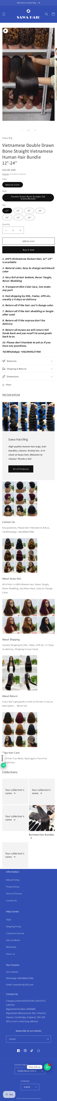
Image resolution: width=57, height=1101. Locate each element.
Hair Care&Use (13, 940)
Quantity (6, 224)
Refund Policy (13, 879)
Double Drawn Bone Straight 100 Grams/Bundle (28, 197)
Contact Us (11, 900)
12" (7, 210)
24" (29, 217)
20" (7, 217)
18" (40, 210)
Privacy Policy (12, 886)
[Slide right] (35, 130)
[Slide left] (22, 130)
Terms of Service (14, 893)
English (27, 1087)
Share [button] (8, 384)
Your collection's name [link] (14, 791)
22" (18, 217)
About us (10, 954)
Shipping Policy (13, 926)
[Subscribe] (47, 1039)
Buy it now (28, 249)
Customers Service (15, 933)
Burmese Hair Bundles (41, 834)
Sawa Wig (24, 1098)
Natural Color (12, 184)
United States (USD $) (27, 1071)
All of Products (21, 468)
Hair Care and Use (11, 394)
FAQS (8, 919)
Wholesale (11, 947)
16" (29, 210)
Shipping (5, 174)
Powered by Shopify (34, 1098)
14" (18, 210)
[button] (3, 14)
